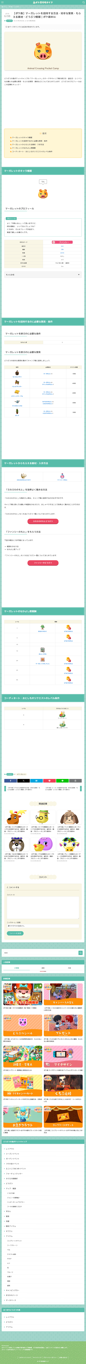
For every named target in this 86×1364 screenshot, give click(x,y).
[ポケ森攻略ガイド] (43, 2)
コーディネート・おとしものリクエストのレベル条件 (32, 151)
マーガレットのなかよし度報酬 (24, 148)
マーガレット (22, 774)
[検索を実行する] (80, 953)
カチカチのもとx (47, 402)
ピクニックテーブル (17, 396)
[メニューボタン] (2, 2)
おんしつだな (42, 654)
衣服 (7, 1221)
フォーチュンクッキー (14, 1174)
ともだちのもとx (47, 404)
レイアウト (10, 1149)
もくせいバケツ (17, 377)
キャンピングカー (12, 1290)
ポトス (17, 415)
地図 (8, 1281)
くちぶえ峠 (10, 1193)
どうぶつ (9, 21)
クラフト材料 (11, 1254)
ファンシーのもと (62, 480)
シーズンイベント (12, 1154)
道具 (8, 1286)
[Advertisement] (43, 107)
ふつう (62, 253)
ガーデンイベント (12, 1159)
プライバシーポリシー (50, 1357)
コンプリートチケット (14, 1241)
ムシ (8, 1263)
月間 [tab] (69, 968)
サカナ (9, 1259)
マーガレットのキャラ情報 (22, 137)
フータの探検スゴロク (14, 1207)
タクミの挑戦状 (12, 1178)
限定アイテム (11, 1226)
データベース (11, 1300)
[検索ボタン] (83, 2)
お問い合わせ (63, 1357)
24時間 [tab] (16, 968)
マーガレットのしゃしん (43, 664)
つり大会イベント (12, 1164)
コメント (11, 895)
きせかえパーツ (12, 1295)
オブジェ (9, 1231)
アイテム (9, 1236)
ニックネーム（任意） (14, 922)
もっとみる (10, 275)
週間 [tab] (43, 968)
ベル (8, 1250)
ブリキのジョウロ (17, 406)
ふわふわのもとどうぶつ (24, 480)
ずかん (8, 1211)
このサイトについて (25, 1357)
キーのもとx (47, 374)
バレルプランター (17, 386)
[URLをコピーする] (75, 781)
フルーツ (10, 1272)
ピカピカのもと (68, 631)
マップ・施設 (11, 1188)
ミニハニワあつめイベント (16, 1168)
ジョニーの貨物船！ (13, 1198)
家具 (7, 1216)
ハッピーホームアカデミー (16, 1202)
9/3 (62, 246)
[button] (10, 781)
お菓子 (9, 1277)
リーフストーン (12, 1245)
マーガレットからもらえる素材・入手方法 (28, 144)
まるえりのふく (42, 631)
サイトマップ (37, 1357)
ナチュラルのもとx (47, 384)
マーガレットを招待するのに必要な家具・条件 (29, 141)
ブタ (62, 249)
